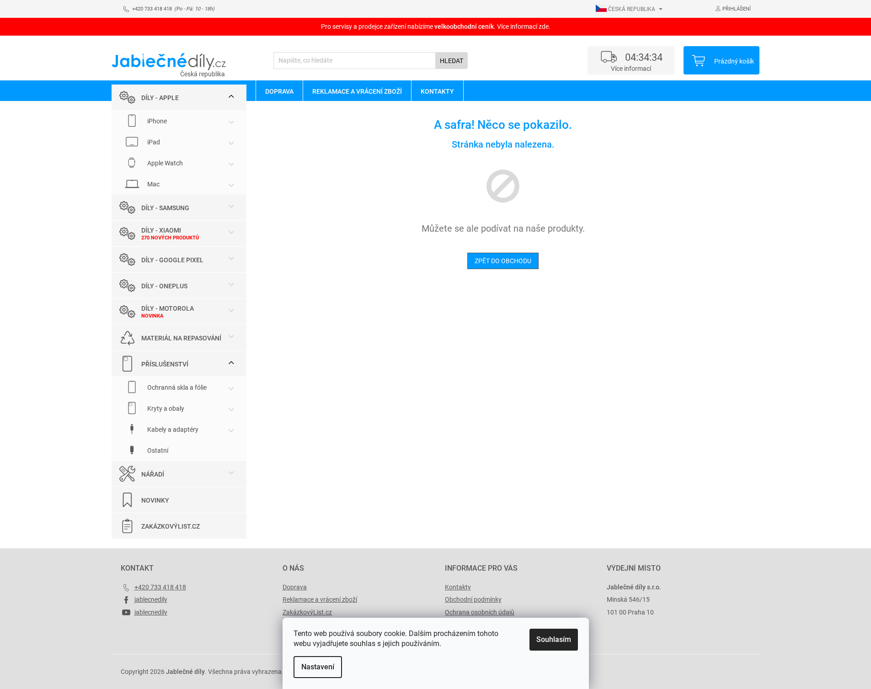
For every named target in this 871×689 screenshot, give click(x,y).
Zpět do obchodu (503, 261)
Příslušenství (164, 364)
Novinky (155, 500)
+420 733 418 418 (160, 587)
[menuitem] (279, 90)
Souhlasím (553, 639)
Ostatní (157, 450)
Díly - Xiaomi (161, 230)
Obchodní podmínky (473, 599)
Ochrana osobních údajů (479, 612)
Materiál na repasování (181, 338)
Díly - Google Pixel (172, 260)
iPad (153, 142)
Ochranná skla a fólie (176, 387)
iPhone (156, 121)
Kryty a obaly (165, 408)
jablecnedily (150, 599)
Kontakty (458, 587)
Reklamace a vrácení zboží (320, 599)
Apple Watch (164, 163)
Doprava (295, 587)
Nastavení (317, 666)
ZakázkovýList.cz (170, 526)
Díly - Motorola (167, 308)
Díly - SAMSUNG (165, 208)
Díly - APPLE (160, 97)
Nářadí (152, 474)
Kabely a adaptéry (172, 429)
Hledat (451, 60)
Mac (153, 184)
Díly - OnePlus (164, 286)
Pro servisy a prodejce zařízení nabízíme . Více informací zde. (435, 26)
